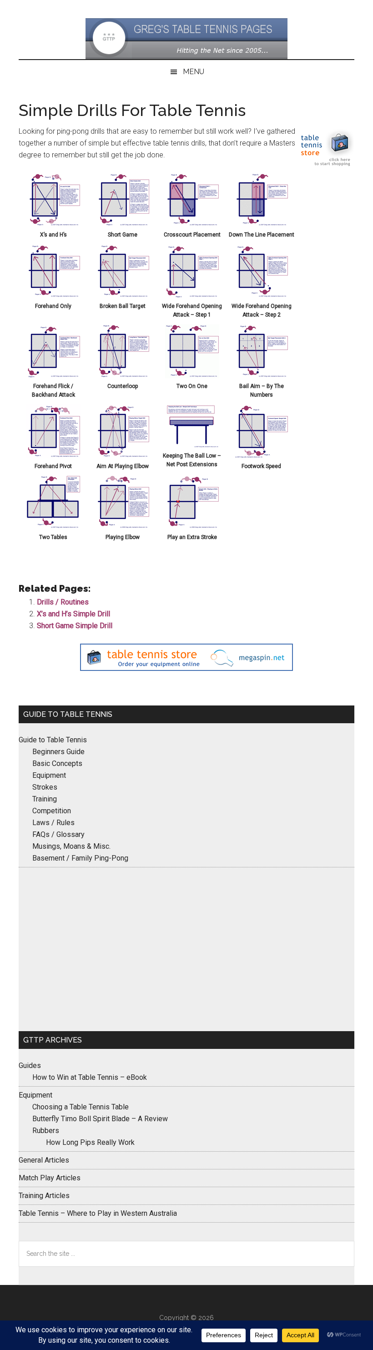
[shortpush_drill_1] (123, 224)
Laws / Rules (53, 822)
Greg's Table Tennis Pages (186, 38)
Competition (51, 810)
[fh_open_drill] (192, 296)
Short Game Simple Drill (74, 625)
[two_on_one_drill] (192, 376)
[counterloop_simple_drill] (123, 376)
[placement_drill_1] (192, 224)
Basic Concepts (57, 763)
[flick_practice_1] (53, 376)
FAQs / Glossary (58, 834)
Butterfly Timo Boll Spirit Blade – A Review (100, 1118)
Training (44, 799)
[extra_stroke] (192, 527)
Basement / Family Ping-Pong (80, 858)
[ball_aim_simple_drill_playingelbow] (123, 456)
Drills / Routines (63, 602)
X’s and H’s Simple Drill (73, 614)
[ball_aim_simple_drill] (123, 296)
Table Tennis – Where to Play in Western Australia (98, 1213)
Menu (193, 71)
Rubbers (45, 1130)
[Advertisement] (186, 949)
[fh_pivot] (53, 456)
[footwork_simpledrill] (261, 456)
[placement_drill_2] (261, 224)
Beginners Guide (58, 751)
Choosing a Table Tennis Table (80, 1107)
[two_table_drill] (53, 527)
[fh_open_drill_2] (261, 296)
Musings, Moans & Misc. (71, 846)
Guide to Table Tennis (53, 739)
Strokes (44, 787)
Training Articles (44, 1195)
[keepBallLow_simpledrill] (192, 445)
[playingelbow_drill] (123, 527)
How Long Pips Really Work (90, 1142)
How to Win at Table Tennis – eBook (89, 1077)
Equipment (49, 775)
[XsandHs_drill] (53, 224)
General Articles (44, 1160)
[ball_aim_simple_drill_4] (261, 376)
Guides (30, 1065)
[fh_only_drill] (53, 296)
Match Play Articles (50, 1178)
